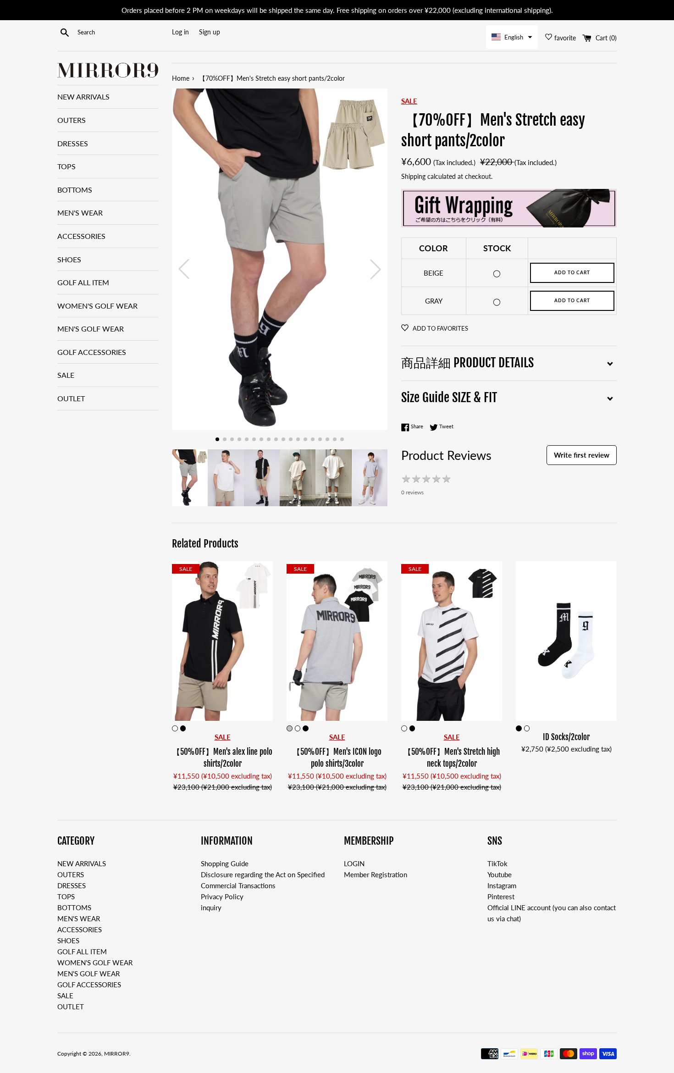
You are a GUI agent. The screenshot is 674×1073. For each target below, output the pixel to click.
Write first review (581, 455)
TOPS (66, 166)
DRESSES (72, 143)
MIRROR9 (116, 1053)
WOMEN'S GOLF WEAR (97, 305)
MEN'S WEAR (80, 212)
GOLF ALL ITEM (83, 282)
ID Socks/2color (566, 737)
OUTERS (71, 120)
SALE (65, 375)
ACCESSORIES (81, 236)
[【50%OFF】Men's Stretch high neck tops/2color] (451, 641)
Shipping (413, 176)
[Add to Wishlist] (265, 568)
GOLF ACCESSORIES (91, 352)
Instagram (501, 885)
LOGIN (354, 863)
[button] (512, 37)
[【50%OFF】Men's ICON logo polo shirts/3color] (337, 641)
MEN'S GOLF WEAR (90, 328)
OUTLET (71, 398)
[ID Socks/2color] (566, 641)
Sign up (209, 32)
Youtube (499, 874)
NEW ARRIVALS (83, 96)
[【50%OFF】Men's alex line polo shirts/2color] (222, 641)
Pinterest (500, 896)
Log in (180, 32)
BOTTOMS (74, 189)
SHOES (69, 259)
